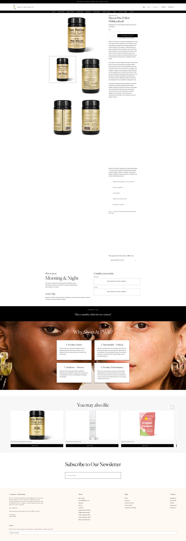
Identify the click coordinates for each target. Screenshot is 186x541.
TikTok (172, 503)
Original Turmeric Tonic (127, 441)
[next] (172, 407)
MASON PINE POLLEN (117, 260)
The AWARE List (84, 500)
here (112, 211)
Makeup (88, 11)
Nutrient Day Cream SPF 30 (73, 441)
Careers (81, 507)
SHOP (53, 11)
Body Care (70, 11)
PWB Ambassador (84, 512)
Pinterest (173, 507)
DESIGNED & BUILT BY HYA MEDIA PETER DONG (22, 538)
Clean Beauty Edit (84, 515)
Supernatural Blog (84, 510)
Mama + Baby (106, 11)
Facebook (173, 500)
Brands (81, 503)
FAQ (126, 498)
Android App (12, 516)
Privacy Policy (129, 503)
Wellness (97, 11)
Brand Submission (84, 519)
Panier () (171, 7)
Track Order (128, 505)
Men (114, 11)
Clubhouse (173, 505)
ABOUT (132, 11)
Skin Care (61, 11)
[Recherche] (144, 7)
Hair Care (80, 11)
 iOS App (12, 514)
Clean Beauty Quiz (85, 517)
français (155, 7)
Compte (163, 7)
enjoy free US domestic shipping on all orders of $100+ (93, 1)
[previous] (168, 407)
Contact (127, 500)
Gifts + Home (123, 11)
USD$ (148, 7)
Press (80, 505)
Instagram (173, 498)
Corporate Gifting (130, 507)
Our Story (82, 498)
